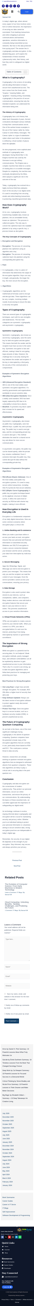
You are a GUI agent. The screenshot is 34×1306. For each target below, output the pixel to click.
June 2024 (6, 1167)
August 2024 (6, 1160)
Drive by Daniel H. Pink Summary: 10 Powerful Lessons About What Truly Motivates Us (15, 1052)
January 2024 (7, 1185)
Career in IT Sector (9, 1204)
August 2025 (6, 1131)
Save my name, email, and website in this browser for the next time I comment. (16, 996)
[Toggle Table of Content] (24, 72)
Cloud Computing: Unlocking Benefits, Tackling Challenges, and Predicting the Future (17, 905)
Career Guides (7, 1201)
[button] (12, 12)
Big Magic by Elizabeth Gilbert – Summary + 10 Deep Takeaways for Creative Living (15, 1098)
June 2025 (6, 1139)
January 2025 (7, 1142)
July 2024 (5, 1164)
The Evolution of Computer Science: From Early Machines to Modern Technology (16, 887)
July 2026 (5, 1113)
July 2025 (5, 1135)
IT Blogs (19, 892)
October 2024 (7, 1153)
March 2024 (6, 1178)
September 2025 (8, 1128)
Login (27, 11)
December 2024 (8, 1146)
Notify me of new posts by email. (17, 1014)
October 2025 (7, 1124)
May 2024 (5, 1171)
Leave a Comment (10, 892)
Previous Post (17, 860)
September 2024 (8, 1156)
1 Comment (8, 910)
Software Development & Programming (16, 1215)
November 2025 (8, 1121)
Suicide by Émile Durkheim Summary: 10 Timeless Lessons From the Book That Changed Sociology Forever (16, 1063)
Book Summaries (8, 1197)
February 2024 (7, 1182)
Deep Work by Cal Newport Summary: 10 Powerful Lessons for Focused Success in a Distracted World (15, 1074)
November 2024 (8, 1149)
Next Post (17, 866)
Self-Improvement (8, 1212)
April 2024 (6, 1174)
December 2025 (8, 1117)
